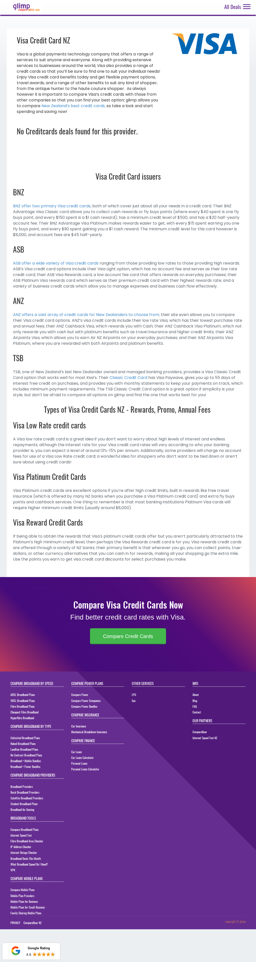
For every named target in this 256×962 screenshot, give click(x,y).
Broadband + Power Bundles (25, 766)
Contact (196, 712)
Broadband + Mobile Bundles (25, 761)
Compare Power (79, 694)
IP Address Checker (20, 847)
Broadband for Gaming (22, 809)
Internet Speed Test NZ (204, 738)
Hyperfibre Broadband (22, 718)
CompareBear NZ (33, 923)
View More (46, 955)
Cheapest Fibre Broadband (24, 712)
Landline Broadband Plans (24, 749)
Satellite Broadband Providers (26, 798)
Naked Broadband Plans (23, 743)
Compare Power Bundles (84, 706)
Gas (134, 700)
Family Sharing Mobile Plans (25, 913)
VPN (12, 870)
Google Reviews (31, 937)
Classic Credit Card (128, 377)
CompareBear (199, 732)
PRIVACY (15, 923)
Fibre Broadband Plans (22, 706)
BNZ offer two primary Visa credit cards (51, 206)
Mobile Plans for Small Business (27, 907)
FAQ (194, 706)
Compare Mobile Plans (22, 890)
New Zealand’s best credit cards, (74, 106)
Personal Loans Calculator (85, 769)
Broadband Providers (21, 786)
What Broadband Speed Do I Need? (29, 864)
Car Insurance (78, 726)
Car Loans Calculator (82, 757)
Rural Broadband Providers (24, 792)
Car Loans (76, 752)
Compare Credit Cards (128, 636)
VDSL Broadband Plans (22, 700)
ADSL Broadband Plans (22, 694)
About (195, 694)
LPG (134, 694)
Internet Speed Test (21, 835)
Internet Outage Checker (23, 852)
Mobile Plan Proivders (22, 896)
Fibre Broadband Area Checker (26, 841)
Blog (194, 700)
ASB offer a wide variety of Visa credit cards (55, 263)
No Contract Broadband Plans (26, 755)
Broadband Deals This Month (25, 858)
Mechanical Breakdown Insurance (89, 732)
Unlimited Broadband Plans (25, 738)
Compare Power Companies (85, 700)
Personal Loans (79, 763)
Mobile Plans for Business (24, 901)
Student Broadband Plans (24, 804)
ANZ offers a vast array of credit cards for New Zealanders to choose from (86, 315)
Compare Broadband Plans (24, 829)
